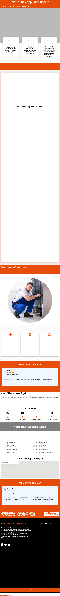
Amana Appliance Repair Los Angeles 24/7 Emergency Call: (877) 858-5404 (18, 514)
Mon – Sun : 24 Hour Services (15, 6)
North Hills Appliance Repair (14, 267)
